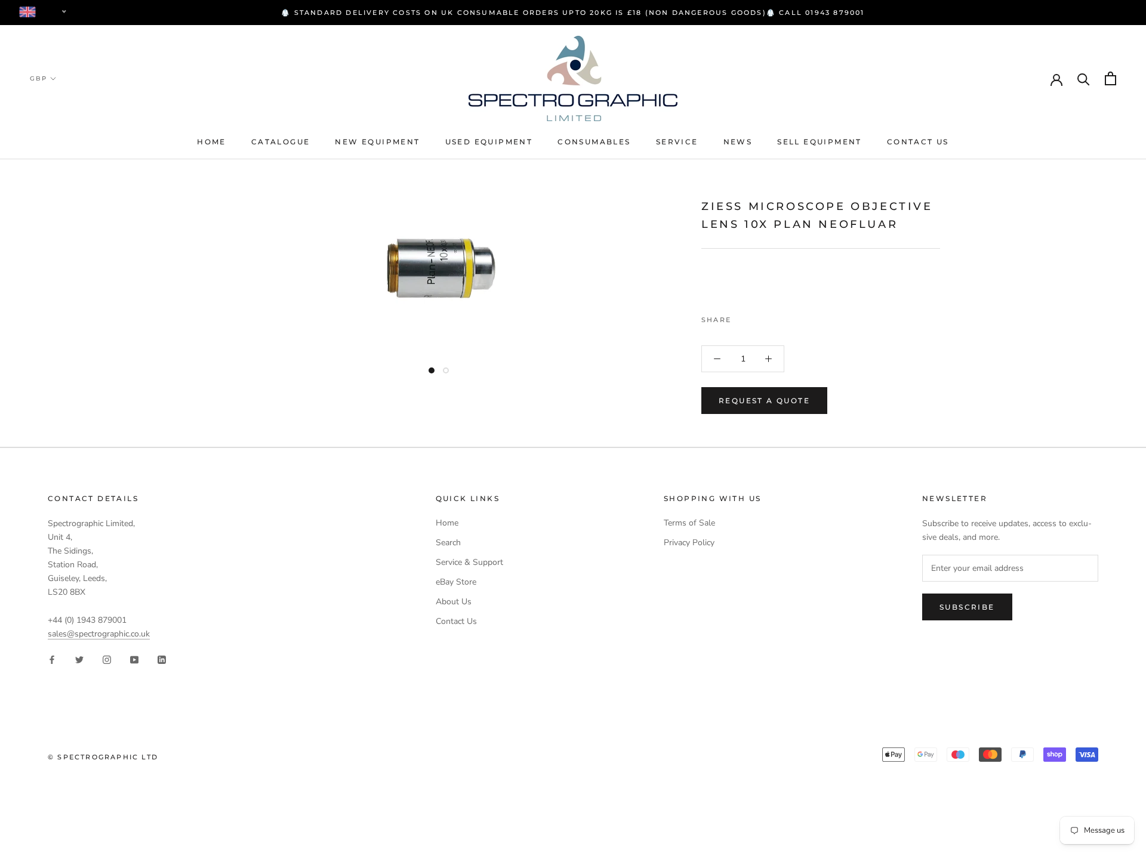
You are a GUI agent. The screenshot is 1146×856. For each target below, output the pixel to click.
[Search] (1083, 78)
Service (677, 141)
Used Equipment (489, 141)
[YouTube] (134, 659)
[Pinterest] (773, 316)
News (738, 141)
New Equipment (377, 141)
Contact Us (918, 141)
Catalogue (280, 141)
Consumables (593, 141)
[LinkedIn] (162, 659)
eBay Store (456, 582)
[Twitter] (758, 316)
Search (448, 542)
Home (211, 141)
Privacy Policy (689, 542)
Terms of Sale (689, 523)
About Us (454, 601)
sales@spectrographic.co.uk (99, 633)
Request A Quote (764, 400)
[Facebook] (742, 316)
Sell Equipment (819, 141)
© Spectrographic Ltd (103, 757)
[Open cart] (1110, 78)
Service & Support (469, 562)
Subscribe (967, 606)
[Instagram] (107, 659)
